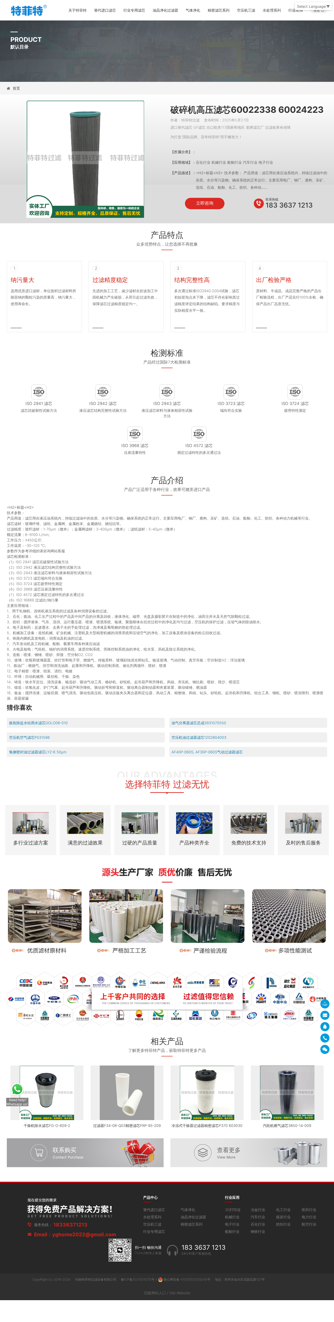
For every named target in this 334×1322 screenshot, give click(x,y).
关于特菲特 (77, 10)
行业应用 (295, 10)
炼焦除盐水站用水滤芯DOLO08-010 (38, 723)
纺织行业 (283, 1224)
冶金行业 (258, 1209)
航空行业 (309, 1224)
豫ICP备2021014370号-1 (139, 1279)
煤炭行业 (283, 1217)
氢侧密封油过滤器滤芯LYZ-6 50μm (38, 752)
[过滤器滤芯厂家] (28, 10)
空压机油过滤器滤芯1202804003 (199, 737)
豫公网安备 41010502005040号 (187, 1279)
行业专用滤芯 (134, 10)
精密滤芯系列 (218, 10)
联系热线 (272, 199)
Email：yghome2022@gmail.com (75, 1234)
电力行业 (309, 1217)
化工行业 (283, 1209)
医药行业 (309, 1209)
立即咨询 (204, 203)
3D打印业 (233, 1209)
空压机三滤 (246, 10)
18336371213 (70, 1225)
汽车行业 (258, 1217)
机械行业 (232, 1217)
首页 (16, 88)
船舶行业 (232, 1231)
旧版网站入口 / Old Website (167, 1293)
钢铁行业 (258, 1231)
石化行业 (258, 1224)
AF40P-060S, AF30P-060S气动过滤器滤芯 (207, 752)
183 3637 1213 (289, 205)
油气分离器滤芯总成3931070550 (199, 723)
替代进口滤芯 (105, 10)
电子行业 (232, 1224)
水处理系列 (272, 10)
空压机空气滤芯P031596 (29, 737)
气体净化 (193, 10)
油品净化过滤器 (165, 10)
